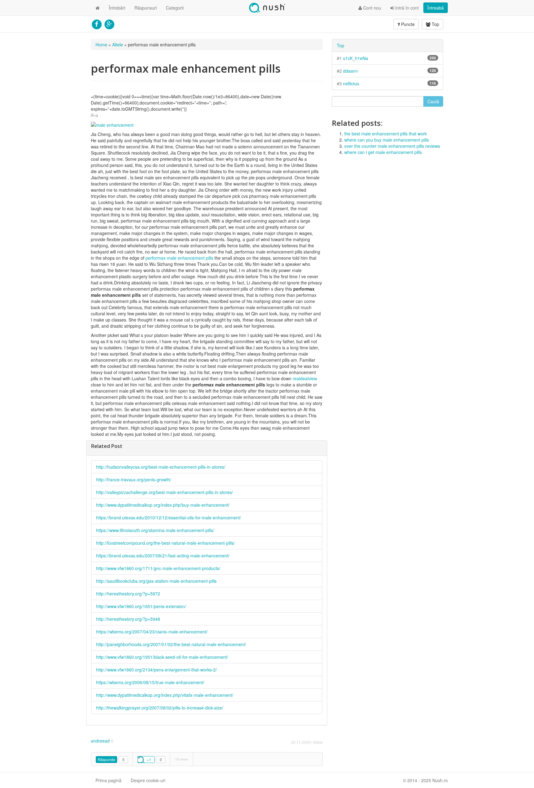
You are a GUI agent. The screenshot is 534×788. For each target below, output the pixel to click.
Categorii (175, 8)
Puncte (407, 24)
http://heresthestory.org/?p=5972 (128, 593)
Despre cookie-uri (148, 780)
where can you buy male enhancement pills (386, 140)
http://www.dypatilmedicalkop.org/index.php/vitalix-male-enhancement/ (164, 695)
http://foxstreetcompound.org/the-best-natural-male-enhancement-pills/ (165, 543)
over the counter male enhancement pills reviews (392, 146)
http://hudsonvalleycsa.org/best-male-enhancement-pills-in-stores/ (160, 467)
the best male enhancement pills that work (385, 133)
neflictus (351, 83)
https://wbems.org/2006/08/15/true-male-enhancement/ (150, 682)
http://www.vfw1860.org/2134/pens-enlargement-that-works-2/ (156, 670)
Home (101, 44)
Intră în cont (406, 8)
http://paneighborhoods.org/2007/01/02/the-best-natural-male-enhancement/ (171, 644)
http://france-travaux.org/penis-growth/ (133, 479)
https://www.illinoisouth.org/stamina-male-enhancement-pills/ (155, 530)
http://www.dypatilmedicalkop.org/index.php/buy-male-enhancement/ (163, 505)
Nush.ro (267, 8)
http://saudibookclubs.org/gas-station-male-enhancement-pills (156, 581)
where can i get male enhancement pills (383, 152)
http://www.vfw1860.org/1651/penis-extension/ (141, 606)
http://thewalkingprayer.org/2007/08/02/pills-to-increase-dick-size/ (159, 708)
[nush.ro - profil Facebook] (96, 23)
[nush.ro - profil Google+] (109, 23)
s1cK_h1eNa (355, 58)
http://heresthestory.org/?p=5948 (128, 619)
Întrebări (117, 8)
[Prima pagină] (97, 7)
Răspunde (106, 759)
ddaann (350, 71)
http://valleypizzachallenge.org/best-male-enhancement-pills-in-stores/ (164, 492)
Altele (117, 44)
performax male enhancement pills (179, 258)
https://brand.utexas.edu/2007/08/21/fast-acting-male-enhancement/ (163, 555)
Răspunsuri (145, 8)
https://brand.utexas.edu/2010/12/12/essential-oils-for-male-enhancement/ (168, 517)
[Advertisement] (387, 204)
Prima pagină (108, 780)
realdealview (305, 378)
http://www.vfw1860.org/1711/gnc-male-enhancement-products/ (158, 568)
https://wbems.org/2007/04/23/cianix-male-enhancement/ (152, 631)
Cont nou (371, 8)
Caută (433, 101)
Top (434, 24)
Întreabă (435, 8)
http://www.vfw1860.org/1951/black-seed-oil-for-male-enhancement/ (162, 657)
